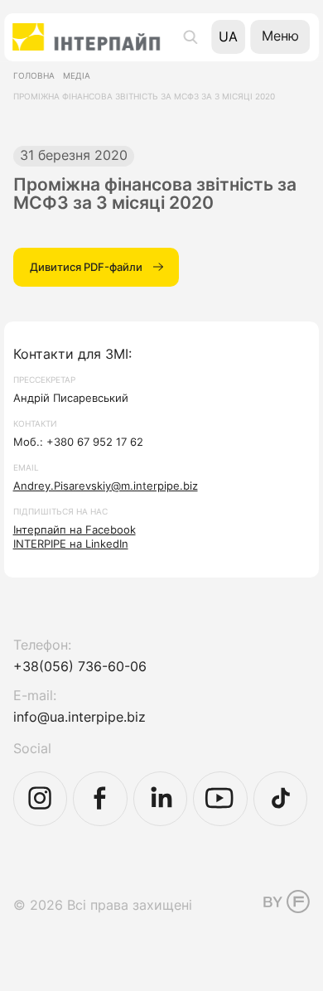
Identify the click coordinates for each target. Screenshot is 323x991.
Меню (280, 36)
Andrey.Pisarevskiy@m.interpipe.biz (105, 485)
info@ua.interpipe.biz (79, 717)
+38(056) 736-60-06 (80, 666)
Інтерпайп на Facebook (74, 529)
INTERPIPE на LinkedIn (70, 543)
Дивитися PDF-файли (86, 266)
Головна (34, 75)
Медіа (76, 75)
